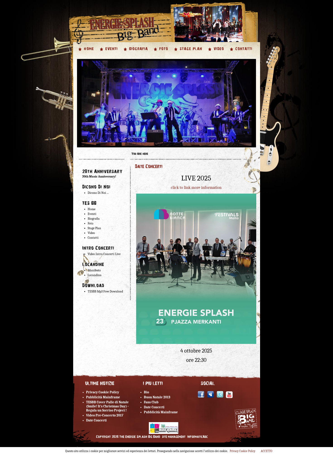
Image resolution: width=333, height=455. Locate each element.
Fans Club (151, 402)
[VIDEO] (218, 52)
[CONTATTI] (243, 52)
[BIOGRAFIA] (137, 52)
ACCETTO (266, 451)
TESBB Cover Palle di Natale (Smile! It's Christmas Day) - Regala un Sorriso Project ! (107, 406)
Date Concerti (96, 420)
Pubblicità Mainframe (103, 397)
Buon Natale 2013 (157, 397)
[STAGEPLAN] (190, 52)
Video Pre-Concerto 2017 (104, 415)
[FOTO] (163, 52)
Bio (146, 392)
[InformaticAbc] (197, 437)
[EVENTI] (111, 52)
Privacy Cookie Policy (102, 392)
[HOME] (88, 52)
